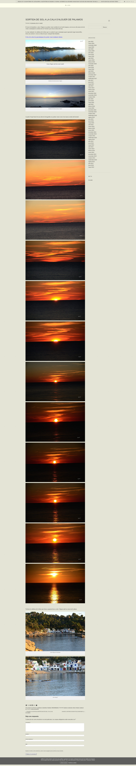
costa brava (70, 707)
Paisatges (49, 707)
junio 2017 (91, 82)
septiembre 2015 (92, 115)
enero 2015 (91, 130)
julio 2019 (90, 52)
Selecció (20, 1)
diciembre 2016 (92, 93)
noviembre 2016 (92, 95)
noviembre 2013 (92, 156)
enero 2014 (91, 152)
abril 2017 (90, 86)
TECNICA (95, 1)
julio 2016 (90, 98)
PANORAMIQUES (55, 707)
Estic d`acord (64, 762)
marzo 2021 (91, 43)
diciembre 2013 (92, 154)
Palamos (77, 707)
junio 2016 (91, 100)
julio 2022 (90, 41)
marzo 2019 (91, 60)
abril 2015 (90, 124)
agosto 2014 (91, 139)
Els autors (110, 1)
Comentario (28, 722)
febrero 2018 (91, 73)
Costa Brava (44, 707)
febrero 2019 (91, 62)
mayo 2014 (91, 145)
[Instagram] (128, 2)
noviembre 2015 (92, 111)
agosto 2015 (91, 117)
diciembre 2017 (92, 74)
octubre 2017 (91, 76)
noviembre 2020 (92, 45)
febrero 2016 (91, 106)
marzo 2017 (91, 87)
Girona (74, 707)
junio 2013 (91, 165)
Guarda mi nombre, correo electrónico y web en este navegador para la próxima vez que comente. (44, 750)
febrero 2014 (91, 150)
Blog (99, 1)
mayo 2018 (91, 69)
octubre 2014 (91, 135)
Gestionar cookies (72, 762)
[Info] (131, 2)
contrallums (39, 707)
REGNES (70, 1)
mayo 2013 (91, 167)
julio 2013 (90, 163)
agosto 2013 (91, 161)
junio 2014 (91, 143)
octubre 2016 (91, 97)
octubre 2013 (91, 158)
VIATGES (81, 1)
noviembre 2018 (92, 63)
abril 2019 (90, 58)
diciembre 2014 (92, 132)
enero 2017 (91, 91)
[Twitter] (126, 2)
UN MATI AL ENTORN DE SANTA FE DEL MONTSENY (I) (73, 711)
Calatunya (66, 707)
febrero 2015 (91, 128)
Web (26, 744)
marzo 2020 (91, 50)
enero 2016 (91, 108)
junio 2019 (91, 54)
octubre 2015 (91, 113)
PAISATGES (76, 1)
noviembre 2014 (92, 134)
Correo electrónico (29, 739)
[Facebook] (124, 2)
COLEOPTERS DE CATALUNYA (32, 1)
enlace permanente (35, 709)
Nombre (27, 734)
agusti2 (41, 23)
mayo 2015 (91, 122)
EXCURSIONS (88, 1)
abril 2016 (90, 104)
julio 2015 (90, 119)
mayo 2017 (91, 84)
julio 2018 (90, 65)
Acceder (90, 180)
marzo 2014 (91, 148)
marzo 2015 (91, 126)
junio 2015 (91, 121)
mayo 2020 (91, 47)
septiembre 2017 (92, 78)
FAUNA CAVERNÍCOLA (61, 1)
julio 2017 (90, 80)
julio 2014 (90, 141)
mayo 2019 (91, 56)
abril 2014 (90, 146)
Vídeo (116, 1)
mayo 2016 (91, 102)
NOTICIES (104, 1)
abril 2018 (90, 71)
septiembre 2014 (92, 137)
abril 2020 (90, 49)
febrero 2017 (91, 89)
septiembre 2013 (92, 159)
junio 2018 (91, 67)
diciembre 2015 (92, 110)
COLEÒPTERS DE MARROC (47, 1)
